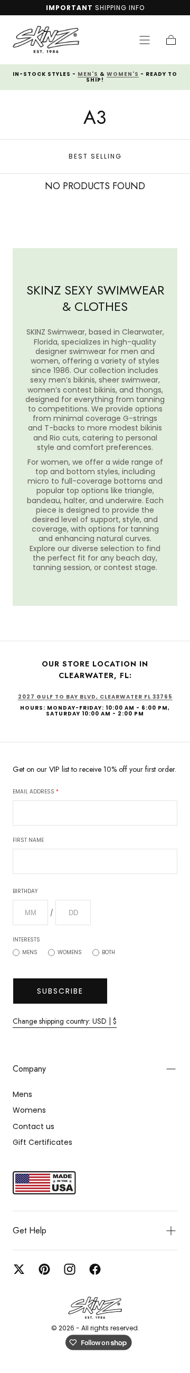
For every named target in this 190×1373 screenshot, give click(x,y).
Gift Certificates (42, 1142)
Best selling (95, 156)
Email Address (36, 792)
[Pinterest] (44, 1269)
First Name (28, 840)
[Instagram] (69, 1269)
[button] (144, 40)
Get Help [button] (29, 1230)
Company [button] (29, 1069)
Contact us (33, 1126)
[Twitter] (19, 1269)
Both (108, 952)
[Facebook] (95, 1269)
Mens (29, 952)
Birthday (25, 891)
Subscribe (60, 991)
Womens (70, 952)
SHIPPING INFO (120, 7)
